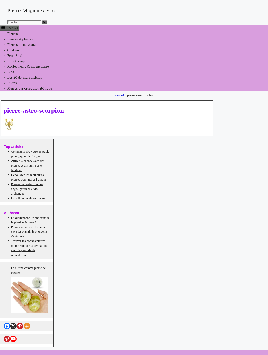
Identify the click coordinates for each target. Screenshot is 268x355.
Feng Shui (14, 55)
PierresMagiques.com (31, 10)
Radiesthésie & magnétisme (28, 66)
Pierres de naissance (22, 44)
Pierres (12, 34)
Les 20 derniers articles (24, 77)
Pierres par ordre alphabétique (29, 88)
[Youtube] (13, 339)
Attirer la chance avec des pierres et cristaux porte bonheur (27, 165)
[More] (27, 326)
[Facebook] (7, 326)
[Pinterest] (20, 326)
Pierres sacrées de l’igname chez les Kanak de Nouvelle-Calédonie (29, 231)
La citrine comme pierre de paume (28, 270)
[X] (13, 326)
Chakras (13, 50)
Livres (12, 83)
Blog (10, 72)
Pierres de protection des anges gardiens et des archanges (27, 189)
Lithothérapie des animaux (28, 198)
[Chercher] (44, 22)
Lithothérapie (17, 61)
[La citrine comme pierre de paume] (29, 295)
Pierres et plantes (20, 39)
